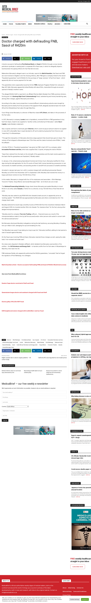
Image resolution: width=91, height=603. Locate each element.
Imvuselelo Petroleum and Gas (55, 340)
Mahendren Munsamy (30, 342)
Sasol (13, 344)
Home (3, 34)
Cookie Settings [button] (74, 599)
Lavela (21, 342)
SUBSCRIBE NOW (77, 42)
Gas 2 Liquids (36, 340)
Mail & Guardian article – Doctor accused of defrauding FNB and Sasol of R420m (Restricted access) (34, 265)
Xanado (60, 344)
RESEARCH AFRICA (39, 24)
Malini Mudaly (40, 342)
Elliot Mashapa (16, 340)
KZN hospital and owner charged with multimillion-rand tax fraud (23, 311)
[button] (87, 24)
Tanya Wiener (42, 344)
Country (4, 406)
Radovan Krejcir (59, 342)
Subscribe (67, 24)
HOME (5, 24)
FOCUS (11, 24)
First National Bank (26, 340)
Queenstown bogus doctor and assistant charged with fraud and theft (24, 292)
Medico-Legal (9, 34)
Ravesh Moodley (6, 344)
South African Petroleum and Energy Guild (27, 344)
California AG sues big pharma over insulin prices (52, 357)
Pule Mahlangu (49, 342)
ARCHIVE (57, 24)
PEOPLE (50, 24)
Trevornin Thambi (52, 344)
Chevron (9, 340)
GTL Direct (43, 340)
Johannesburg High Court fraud (10, 342)
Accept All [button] (85, 599)
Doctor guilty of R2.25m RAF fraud (13, 301)
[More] (83, 109)
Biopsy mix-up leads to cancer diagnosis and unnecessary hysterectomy (54, 372)
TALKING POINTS (20, 24)
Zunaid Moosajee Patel (8, 347)
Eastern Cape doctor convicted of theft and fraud (18, 283)
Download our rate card (81, 67)
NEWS (30, 24)
